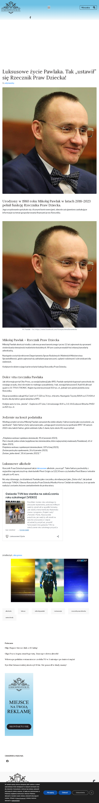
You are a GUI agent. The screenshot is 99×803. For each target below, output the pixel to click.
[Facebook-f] (30, 17)
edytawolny (9, 83)
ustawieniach (16, 801)
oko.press (17, 555)
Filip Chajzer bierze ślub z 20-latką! (21, 648)
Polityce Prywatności (20, 798)
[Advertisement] (49, 38)
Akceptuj (50, 792)
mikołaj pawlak (40, 611)
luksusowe (41, 468)
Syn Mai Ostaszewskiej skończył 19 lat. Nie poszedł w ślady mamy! (36, 665)
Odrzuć (65, 792)
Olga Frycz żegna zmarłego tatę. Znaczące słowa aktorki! (31, 653)
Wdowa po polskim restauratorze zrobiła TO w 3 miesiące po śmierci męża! (40, 659)
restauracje (58, 611)
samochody (9, 617)
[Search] (94, 8)
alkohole (8, 611)
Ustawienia (80, 792)
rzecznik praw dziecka (78, 611)
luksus (23, 611)
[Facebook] (7, 761)
